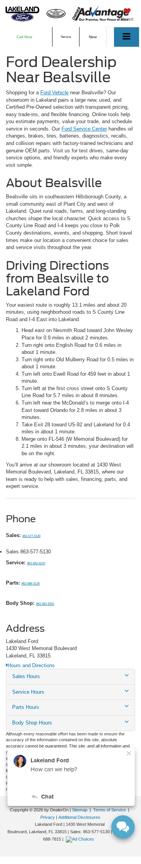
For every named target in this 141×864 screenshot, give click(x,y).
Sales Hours (26, 676)
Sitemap (79, 809)
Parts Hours (25, 707)
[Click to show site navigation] (126, 37)
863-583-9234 (36, 563)
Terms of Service (109, 809)
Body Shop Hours (32, 723)
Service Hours (28, 692)
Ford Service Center (84, 129)
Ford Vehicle (54, 92)
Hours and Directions (31, 665)
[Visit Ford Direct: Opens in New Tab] (81, 839)
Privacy (47, 817)
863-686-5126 (31, 583)
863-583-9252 (45, 604)
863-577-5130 (31, 536)
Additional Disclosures (79, 817)
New (93, 37)
